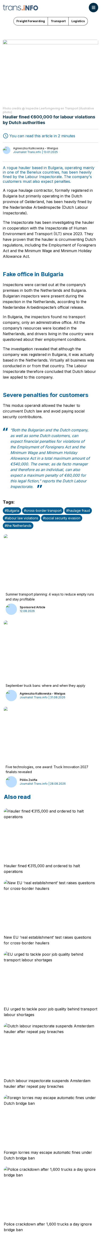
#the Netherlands (18, 526)
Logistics (78, 21)
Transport (58, 21)
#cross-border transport (43, 510)
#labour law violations (21, 518)
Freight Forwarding (30, 21)
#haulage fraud (78, 510)
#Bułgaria (12, 510)
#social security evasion (61, 518)
